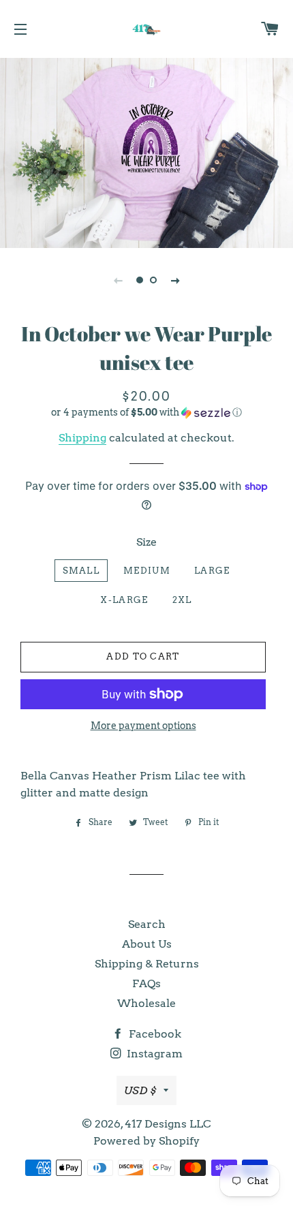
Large (212, 570)
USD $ (140, 1090)
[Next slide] (175, 280)
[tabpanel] (146, 151)
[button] (146, 412)
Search (147, 924)
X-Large (124, 600)
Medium (146, 570)
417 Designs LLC (168, 1123)
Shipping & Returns (147, 963)
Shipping (82, 437)
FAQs (146, 983)
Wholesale (146, 1003)
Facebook (153, 1033)
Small (81, 570)
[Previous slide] (118, 280)
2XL (182, 600)
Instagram (153, 1053)
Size (146, 542)
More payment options (143, 725)
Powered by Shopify (146, 1140)
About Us (147, 943)
